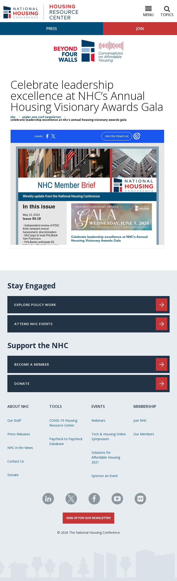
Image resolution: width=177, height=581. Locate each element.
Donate (13, 475)
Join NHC (140, 420)
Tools (55, 406)
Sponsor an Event (104, 476)
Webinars (98, 420)
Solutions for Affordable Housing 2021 (105, 457)
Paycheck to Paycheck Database (66, 441)
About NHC (18, 406)
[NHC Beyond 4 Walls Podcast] (88, 61)
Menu (148, 14)
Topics (167, 14)
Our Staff (14, 420)
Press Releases (18, 434)
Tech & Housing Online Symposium (108, 436)
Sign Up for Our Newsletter (88, 518)
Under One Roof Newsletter (41, 117)
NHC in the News (20, 447)
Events (98, 406)
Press (51, 28)
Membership (144, 406)
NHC (13, 117)
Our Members (143, 434)
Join (140, 28)
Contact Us (15, 461)
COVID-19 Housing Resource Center (63, 422)
